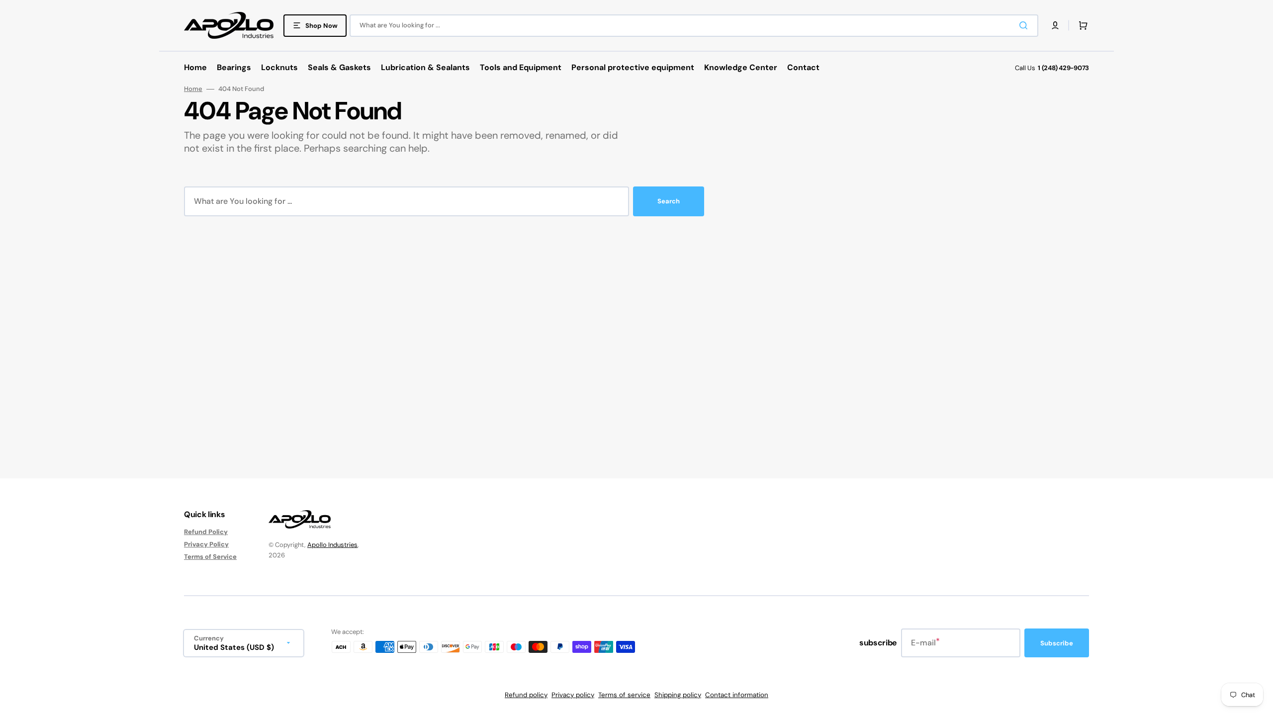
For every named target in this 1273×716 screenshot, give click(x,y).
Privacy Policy (206, 544)
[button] (1055, 25)
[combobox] (694, 25)
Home (193, 89)
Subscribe (1056, 643)
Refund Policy (206, 532)
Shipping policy (677, 695)
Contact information (736, 695)
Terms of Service (210, 556)
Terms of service (624, 695)
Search (668, 201)
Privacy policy (572, 695)
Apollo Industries (332, 544)
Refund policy (526, 695)
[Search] (1025, 25)
